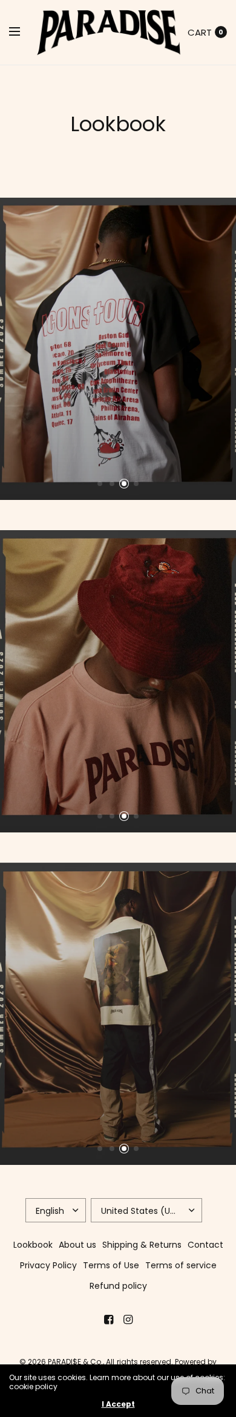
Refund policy (118, 1286)
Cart (200, 32)
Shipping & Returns (142, 1245)
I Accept (118, 1404)
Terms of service (181, 1265)
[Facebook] (108, 1319)
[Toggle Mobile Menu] (22, 32)
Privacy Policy (48, 1265)
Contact (205, 1245)
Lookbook (33, 1245)
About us (77, 1245)
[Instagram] (127, 1319)
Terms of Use (111, 1265)
